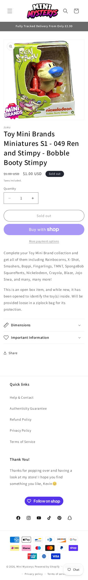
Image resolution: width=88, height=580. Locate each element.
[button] (9, 11)
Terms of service (57, 574)
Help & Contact (21, 397)
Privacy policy (34, 574)
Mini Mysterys (25, 566)
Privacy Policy (20, 430)
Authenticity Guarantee (28, 408)
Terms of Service (22, 441)
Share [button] (13, 353)
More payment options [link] (44, 241)
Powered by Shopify (47, 566)
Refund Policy (21, 419)
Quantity (10, 188)
